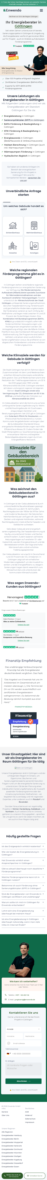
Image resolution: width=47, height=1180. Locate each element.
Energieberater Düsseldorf (12, 1163)
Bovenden (23, 802)
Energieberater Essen (10, 1167)
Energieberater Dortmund (12, 1149)
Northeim (9, 811)
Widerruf (28, 1115)
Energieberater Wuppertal (12, 1142)
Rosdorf (36, 799)
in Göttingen (24, 120)
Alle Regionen (7, 1132)
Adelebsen (35, 809)
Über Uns (5, 1115)
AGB (27, 1112)
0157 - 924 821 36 (22, 995)
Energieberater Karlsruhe (12, 1146)
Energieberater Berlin (10, 1139)
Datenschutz (30, 1119)
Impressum (29, 1122)
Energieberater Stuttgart (11, 1156)
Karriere (5, 1112)
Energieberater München (12, 1153)
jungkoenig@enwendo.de (25, 1000)
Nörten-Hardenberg (21, 809)
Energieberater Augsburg (12, 1160)
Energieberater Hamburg (12, 1135)
